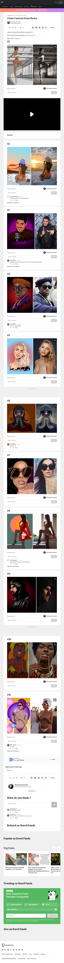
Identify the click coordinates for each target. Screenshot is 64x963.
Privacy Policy (21, 958)
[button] (54, 848)
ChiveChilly (13, 260)
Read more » (32, 791)
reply (16, 200)
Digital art (9, 770)
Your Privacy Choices (7, 954)
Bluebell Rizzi (13, 809)
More (40, 6)
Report (55, 85)
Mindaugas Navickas (15, 21)
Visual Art (10, 15)
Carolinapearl (13, 560)
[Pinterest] (8, 949)
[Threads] (16, 949)
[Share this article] (54, 46)
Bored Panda (8, 945)
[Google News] (22, 949)
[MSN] (19, 949)
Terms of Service (31, 958)
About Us (24, 954)
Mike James (13, 744)
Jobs (30, 954)
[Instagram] (5, 949)
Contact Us (36, 954)
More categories (12, 909)
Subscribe (52, 915)
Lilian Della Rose (14, 196)
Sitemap (43, 954)
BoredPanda (9, 2)
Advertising (18, 954)
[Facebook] (2, 949)
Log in (60, 2)
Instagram (32, 35)
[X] (11, 949)
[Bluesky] (13, 949)
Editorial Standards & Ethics (9, 958)
